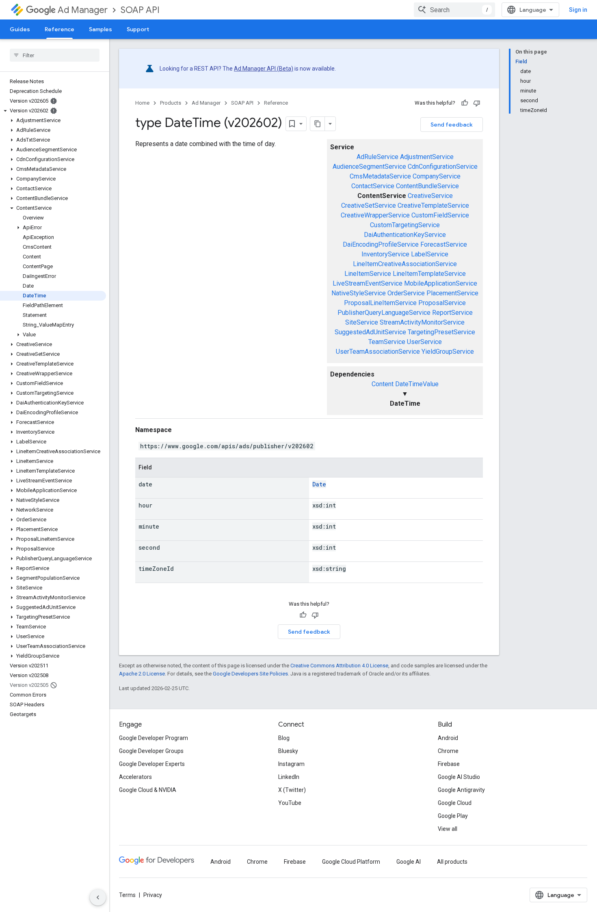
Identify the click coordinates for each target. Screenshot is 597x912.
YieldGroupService (448, 351)
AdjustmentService (427, 157)
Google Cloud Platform (351, 861)
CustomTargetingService (405, 225)
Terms (127, 895)
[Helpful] (465, 103)
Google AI (408, 861)
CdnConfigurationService (443, 166)
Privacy (152, 895)
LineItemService (367, 273)
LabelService (429, 254)
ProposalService (442, 303)
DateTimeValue (417, 384)
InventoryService (385, 254)
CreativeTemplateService (433, 205)
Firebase (449, 764)
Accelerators (135, 777)
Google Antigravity (461, 790)
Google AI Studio (459, 777)
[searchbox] (55, 55)
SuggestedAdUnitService (370, 332)
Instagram (291, 764)
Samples (100, 29)
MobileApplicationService (440, 283)
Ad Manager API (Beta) (263, 68)
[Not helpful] (477, 103)
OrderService (406, 293)
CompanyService (437, 176)
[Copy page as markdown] (317, 124)
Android (448, 738)
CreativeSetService (368, 205)
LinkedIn (288, 777)
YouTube (289, 803)
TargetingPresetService (441, 332)
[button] (53, 111)
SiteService (361, 322)
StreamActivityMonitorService (422, 322)
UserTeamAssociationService (378, 351)
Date (319, 484)
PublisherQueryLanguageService (383, 312)
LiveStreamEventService (367, 283)
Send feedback (451, 124)
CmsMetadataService (380, 176)
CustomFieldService (440, 215)
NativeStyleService (358, 293)
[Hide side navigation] (98, 897)
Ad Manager (83, 9)
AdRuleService (377, 157)
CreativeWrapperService (375, 215)
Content (383, 384)
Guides (20, 29)
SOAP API (140, 9)
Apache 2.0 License (142, 674)
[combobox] (454, 9)
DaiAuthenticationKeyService (405, 235)
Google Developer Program (153, 738)
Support (138, 29)
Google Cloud (455, 803)
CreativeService (430, 196)
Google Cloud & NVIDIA (147, 790)
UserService (424, 342)
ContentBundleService (427, 186)
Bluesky (288, 751)
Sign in (578, 9)
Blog (284, 738)
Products (170, 103)
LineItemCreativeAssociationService (405, 264)
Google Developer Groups (151, 751)
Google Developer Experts (152, 764)
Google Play (453, 816)
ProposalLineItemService (380, 303)
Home (142, 103)
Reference (59, 29)
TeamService (386, 342)
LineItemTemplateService (429, 273)
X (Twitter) (292, 790)
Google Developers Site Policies (250, 674)
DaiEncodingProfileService (381, 244)
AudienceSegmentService (369, 166)
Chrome (448, 751)
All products (452, 861)
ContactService (372, 186)
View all (447, 829)
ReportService (452, 312)
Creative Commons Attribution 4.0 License (339, 665)
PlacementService (452, 293)
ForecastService (443, 244)
